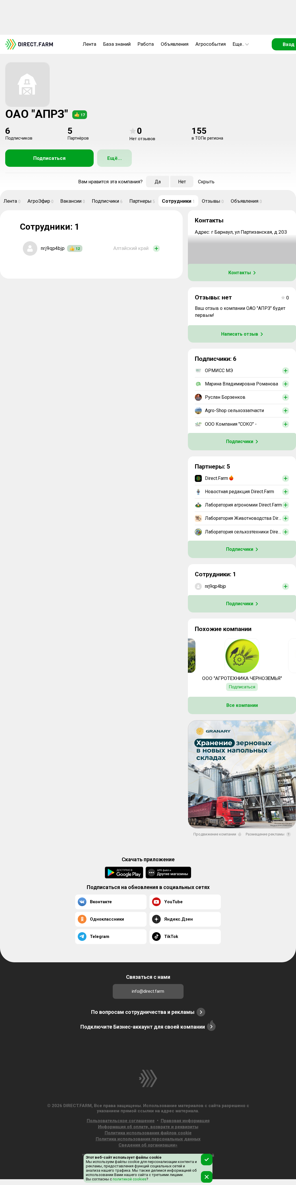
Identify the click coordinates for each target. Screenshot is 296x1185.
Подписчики (107, 201)
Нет (182, 181)
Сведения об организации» (148, 1145)
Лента (89, 44)
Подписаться (49, 158)
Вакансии (72, 201)
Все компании (242, 705)
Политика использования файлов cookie (148, 1132)
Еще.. (238, 44)
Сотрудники (178, 201)
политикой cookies (129, 1179)
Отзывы (213, 201)
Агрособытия (210, 44)
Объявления (174, 44)
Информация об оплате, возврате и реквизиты (148, 1126)
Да (158, 181)
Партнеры (142, 201)
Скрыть (206, 181)
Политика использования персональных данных (148, 1139)
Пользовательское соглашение (121, 1120)
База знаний (117, 44)
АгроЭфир (40, 201)
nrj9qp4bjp (52, 248)
